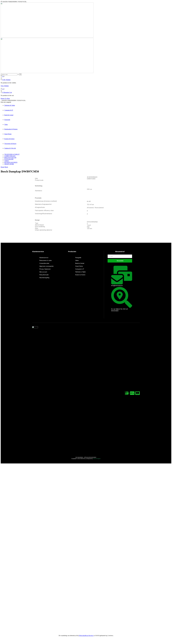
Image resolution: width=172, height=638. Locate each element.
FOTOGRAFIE (8, 159)
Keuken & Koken (9, 139)
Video (6, 124)
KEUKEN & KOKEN (10, 162)
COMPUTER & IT (9, 156)
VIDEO (6, 161)
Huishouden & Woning (10, 129)
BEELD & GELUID (10, 157)
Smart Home (7, 134)
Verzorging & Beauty (10, 143)
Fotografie (7, 119)
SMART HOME (9, 164)
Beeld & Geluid (8, 115)
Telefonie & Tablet (9, 105)
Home (2, 167)
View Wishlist (5, 86)
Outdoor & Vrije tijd (10, 148)
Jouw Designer (97, 458)
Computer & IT (8, 110)
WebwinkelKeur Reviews (86, 635)
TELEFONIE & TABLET (12, 154)
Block (6, 167)
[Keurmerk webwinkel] (112, 317)
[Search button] (20, 74)
